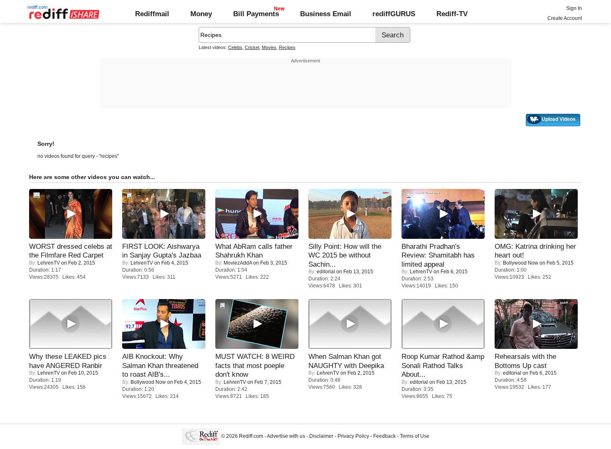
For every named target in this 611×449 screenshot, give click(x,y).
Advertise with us (286, 436)
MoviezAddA (238, 263)
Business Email (325, 13)
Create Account (564, 18)
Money (201, 13)
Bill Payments (256, 13)
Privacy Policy (353, 436)
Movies (269, 47)
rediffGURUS (393, 13)
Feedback (384, 436)
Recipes (287, 47)
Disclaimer (321, 436)
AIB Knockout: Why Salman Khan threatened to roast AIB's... (160, 365)
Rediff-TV (452, 13)
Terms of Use (414, 436)
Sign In (574, 8)
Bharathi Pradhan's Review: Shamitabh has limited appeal (438, 255)
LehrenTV (48, 263)
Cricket (252, 47)
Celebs (235, 47)
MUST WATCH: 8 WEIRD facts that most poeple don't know (255, 365)
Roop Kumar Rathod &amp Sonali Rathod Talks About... (443, 365)
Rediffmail (152, 13)
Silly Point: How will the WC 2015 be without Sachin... (344, 255)
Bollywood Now (520, 263)
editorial (326, 272)
